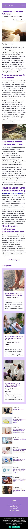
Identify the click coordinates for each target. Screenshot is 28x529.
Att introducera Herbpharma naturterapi (12, 193)
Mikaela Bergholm (17, 16)
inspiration (8, 300)
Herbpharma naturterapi (19, 20)
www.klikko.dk (15, 510)
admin (17, 297)
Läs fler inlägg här (14, 260)
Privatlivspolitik (16, 526)
